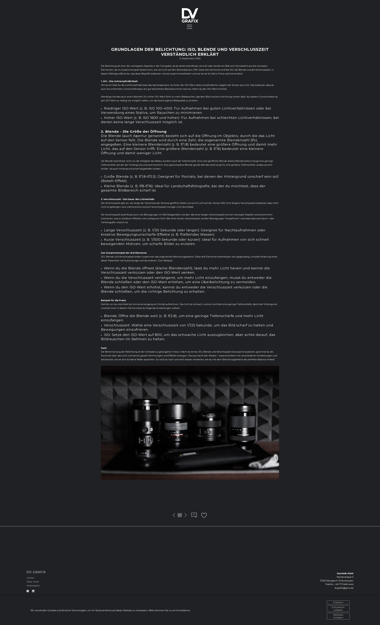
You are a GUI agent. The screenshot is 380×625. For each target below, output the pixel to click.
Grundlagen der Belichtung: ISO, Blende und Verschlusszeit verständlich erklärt (190, 52)
